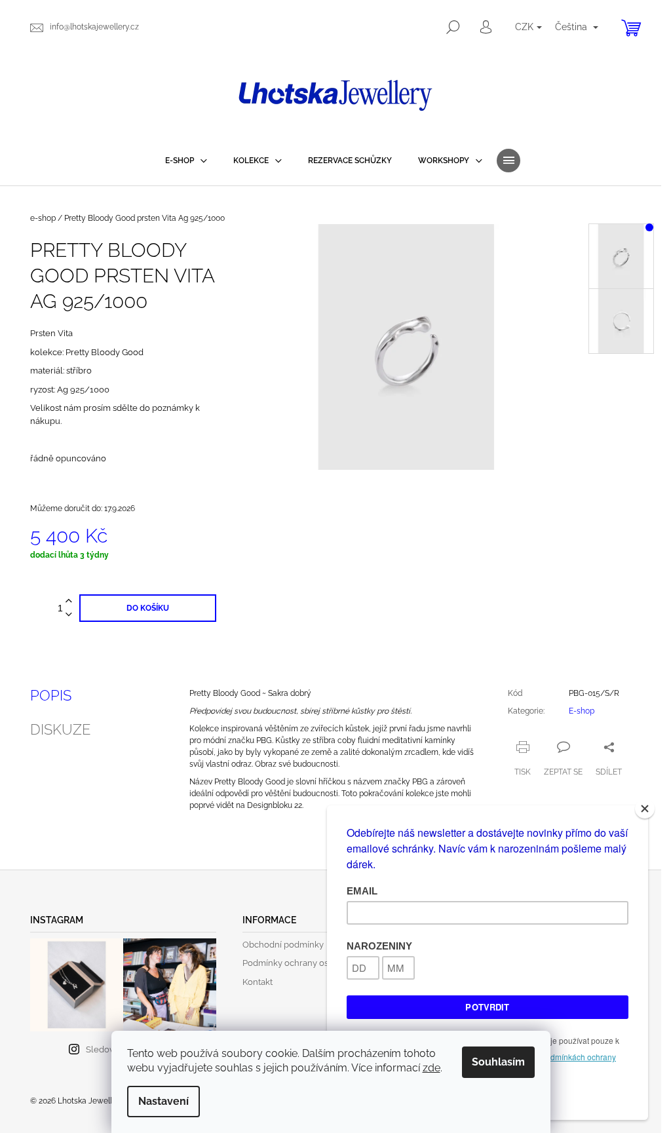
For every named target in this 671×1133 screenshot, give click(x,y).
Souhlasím (498, 1062)
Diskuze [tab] (60, 729)
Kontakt (257, 982)
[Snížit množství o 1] (68, 615)
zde (431, 1068)
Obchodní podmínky (283, 945)
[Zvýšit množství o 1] (68, 601)
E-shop (581, 711)
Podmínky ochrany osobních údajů (311, 963)
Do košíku (147, 608)
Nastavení (163, 1101)
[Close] (645, 808)
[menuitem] (186, 160)
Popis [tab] (50, 695)
